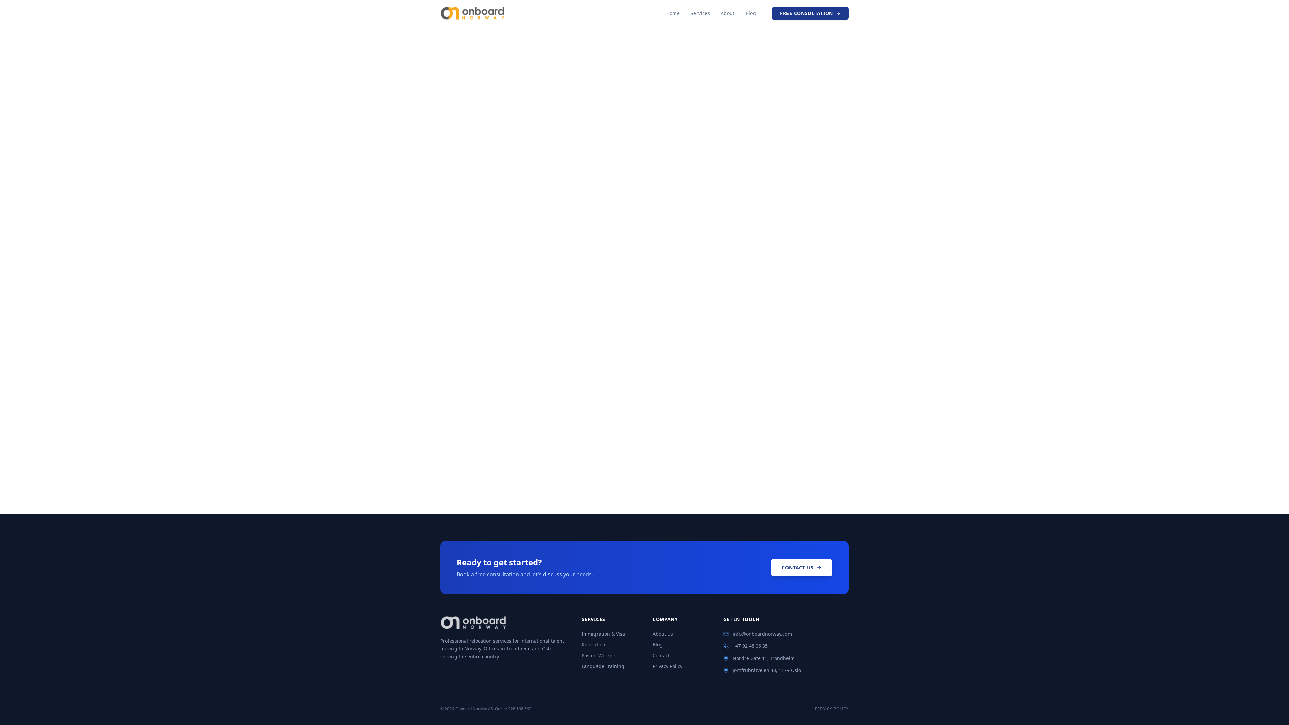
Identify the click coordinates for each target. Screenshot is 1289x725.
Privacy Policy (667, 666)
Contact (661, 655)
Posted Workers (599, 655)
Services (700, 13)
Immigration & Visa (603, 634)
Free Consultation (806, 13)
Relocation (593, 644)
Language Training (603, 666)
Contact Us (798, 567)
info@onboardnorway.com (762, 634)
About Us (663, 634)
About (728, 13)
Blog (751, 13)
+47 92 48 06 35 (750, 646)
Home (673, 13)
